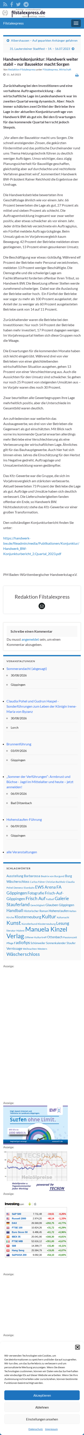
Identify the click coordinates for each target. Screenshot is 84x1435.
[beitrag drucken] (77, 75)
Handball (14, 910)
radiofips (22, 942)
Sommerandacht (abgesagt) (26, 668)
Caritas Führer (37, 881)
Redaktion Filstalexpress (22, 69)
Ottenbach (54, 937)
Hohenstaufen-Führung (24, 819)
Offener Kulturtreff (36, 937)
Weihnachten (30, 948)
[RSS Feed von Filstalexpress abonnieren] (5, 3)
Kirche (10, 917)
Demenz (18, 887)
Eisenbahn (29, 887)
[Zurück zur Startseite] (42, 13)
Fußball (50, 899)
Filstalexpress (13, 23)
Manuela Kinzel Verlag (36, 932)
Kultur (49, 916)
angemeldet (30, 639)
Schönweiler (38, 943)
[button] (77, 1347)
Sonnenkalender (56, 943)
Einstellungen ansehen (42, 1419)
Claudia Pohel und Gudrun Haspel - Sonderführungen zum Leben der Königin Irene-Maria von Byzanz (41, 706)
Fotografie (36, 893)
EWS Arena (45, 887)
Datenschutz (35, 1429)
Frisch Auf (35, 898)
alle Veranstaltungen (21, 852)
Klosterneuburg (28, 916)
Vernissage (14, 948)
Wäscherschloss (23, 954)
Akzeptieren (42, 1395)
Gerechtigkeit (37, 905)
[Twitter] (18, 3)
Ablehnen (42, 1407)
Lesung (62, 923)
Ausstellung (14, 876)
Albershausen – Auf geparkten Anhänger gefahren (44, 40)
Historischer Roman (36, 911)
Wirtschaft (65, 69)
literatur (11, 930)
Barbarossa (32, 876)
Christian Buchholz (55, 881)
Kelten (72, 911)
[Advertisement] (35, 1034)
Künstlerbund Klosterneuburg (39, 923)
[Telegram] (26, 3)
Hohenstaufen (59, 911)
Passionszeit (70, 937)
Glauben (51, 905)
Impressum (51, 1429)
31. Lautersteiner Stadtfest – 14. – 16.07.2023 (40, 48)
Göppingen (66, 905)
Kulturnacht (63, 917)
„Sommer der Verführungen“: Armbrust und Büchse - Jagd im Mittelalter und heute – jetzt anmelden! (39, 781)
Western (42, 948)
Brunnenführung (18, 744)
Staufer (71, 943)
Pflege (9, 943)
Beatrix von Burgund (52, 876)
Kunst (13, 922)
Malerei (20, 930)
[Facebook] (11, 3)
